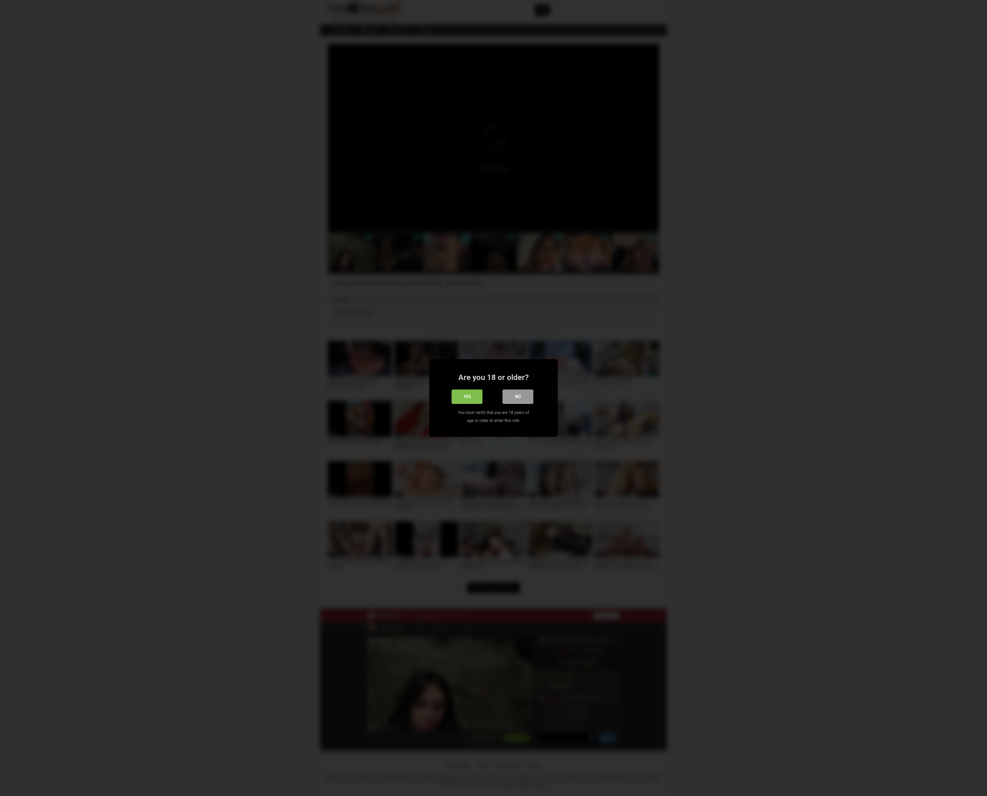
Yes (467, 396)
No (518, 396)
